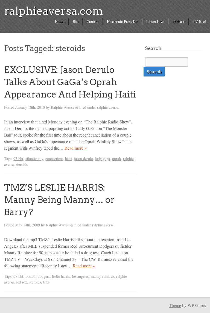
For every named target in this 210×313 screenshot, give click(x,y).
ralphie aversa (107, 107)
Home (59, 21)
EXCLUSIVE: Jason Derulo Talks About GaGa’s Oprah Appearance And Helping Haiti (70, 82)
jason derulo (83, 158)
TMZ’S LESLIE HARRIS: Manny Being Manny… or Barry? (59, 199)
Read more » (76, 148)
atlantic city (34, 158)
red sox (21, 282)
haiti (68, 158)
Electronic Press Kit (122, 21)
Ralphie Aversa (62, 107)
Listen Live (155, 21)
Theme (175, 305)
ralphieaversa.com (53, 10)
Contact (92, 21)
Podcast (178, 21)
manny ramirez (102, 276)
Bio (75, 21)
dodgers (44, 276)
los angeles (80, 276)
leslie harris (61, 276)
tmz (46, 282)
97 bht (18, 158)
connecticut (54, 158)
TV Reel (199, 21)
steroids (22, 164)
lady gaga (102, 158)
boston (30, 276)
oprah (116, 158)
